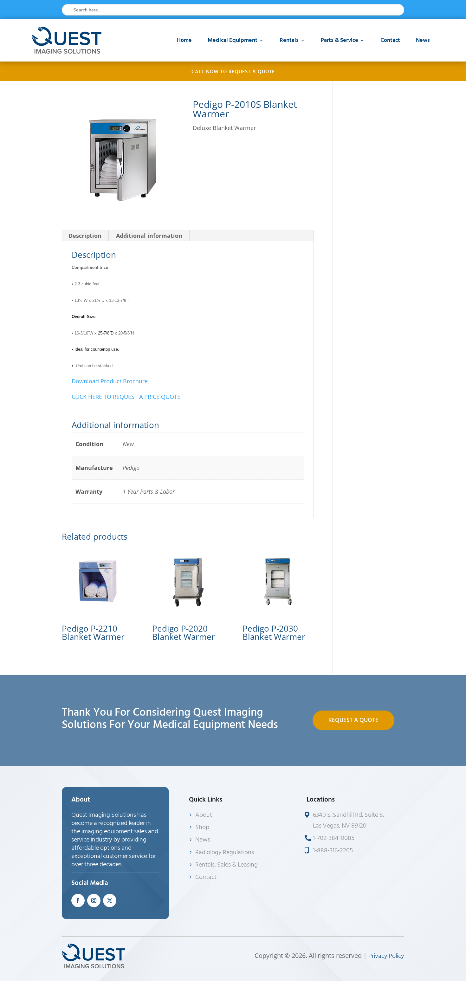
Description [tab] (84, 235)
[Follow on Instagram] (93, 900)
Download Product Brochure (110, 381)
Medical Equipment (232, 40)
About (203, 815)
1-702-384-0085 (333, 838)
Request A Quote (353, 720)
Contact (390, 40)
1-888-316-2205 (333, 850)
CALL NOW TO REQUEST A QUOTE (233, 72)
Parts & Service (339, 40)
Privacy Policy (386, 956)
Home (184, 40)
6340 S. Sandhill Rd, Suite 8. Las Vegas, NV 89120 (348, 820)
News (423, 40)
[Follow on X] (109, 900)
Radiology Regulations (224, 852)
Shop (202, 827)
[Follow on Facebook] (78, 900)
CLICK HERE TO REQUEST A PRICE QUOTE (126, 396)
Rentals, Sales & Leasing (226, 865)
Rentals (289, 40)
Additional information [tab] (149, 235)
